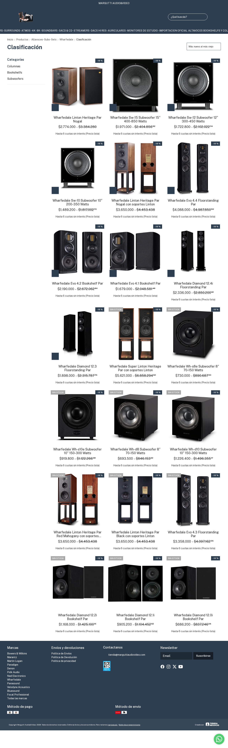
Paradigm (12, 664)
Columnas (13, 66)
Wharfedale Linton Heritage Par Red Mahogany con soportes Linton (78, 534)
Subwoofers (15, 78)
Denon (11, 668)
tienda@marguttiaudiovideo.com (126, 654)
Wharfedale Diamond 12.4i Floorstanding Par (193, 285)
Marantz (12, 657)
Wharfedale (67, 39)
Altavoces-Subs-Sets (45, 39)
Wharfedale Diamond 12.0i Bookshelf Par (193, 617)
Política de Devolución (64, 657)
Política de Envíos (61, 653)
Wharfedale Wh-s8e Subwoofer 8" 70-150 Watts (193, 368)
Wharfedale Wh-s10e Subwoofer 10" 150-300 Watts (77, 451)
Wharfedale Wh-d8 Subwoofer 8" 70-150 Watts (135, 451)
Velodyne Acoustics (18, 687)
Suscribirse (203, 655)
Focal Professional (18, 694)
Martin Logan (14, 661)
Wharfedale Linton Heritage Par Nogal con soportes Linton (135, 202)
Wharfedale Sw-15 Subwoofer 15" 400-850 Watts (135, 119)
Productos (23, 39)
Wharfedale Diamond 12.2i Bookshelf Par (77, 617)
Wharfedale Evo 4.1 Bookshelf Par (135, 283)
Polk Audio (13, 672)
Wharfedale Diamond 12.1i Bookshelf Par (135, 617)
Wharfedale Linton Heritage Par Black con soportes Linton (135, 534)
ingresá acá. (113, 725)
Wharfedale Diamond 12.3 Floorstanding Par (77, 368)
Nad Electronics (16, 675)
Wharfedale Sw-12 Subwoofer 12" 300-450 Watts (193, 119)
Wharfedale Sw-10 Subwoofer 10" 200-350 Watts (77, 202)
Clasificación (83, 39)
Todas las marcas (17, 698)
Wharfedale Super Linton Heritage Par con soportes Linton (135, 368)
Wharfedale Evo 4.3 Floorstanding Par (193, 534)
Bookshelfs (14, 72)
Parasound (13, 683)
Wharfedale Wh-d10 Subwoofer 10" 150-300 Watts (193, 451)
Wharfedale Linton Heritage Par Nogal (78, 119)
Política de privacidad (63, 661)
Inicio (11, 39)
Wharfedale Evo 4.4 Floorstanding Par (193, 202)
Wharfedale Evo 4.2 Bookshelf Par (77, 283)
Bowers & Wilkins (17, 653)
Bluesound (13, 690)
